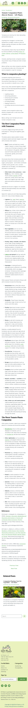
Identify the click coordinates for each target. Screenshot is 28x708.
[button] (13, 3)
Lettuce (7, 254)
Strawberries (8, 429)
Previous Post (14, 565)
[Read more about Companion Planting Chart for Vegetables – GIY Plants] (14, 592)
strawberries (10, 434)
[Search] (24, 616)
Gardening (8, 10)
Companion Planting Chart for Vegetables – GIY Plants (12, 581)
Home (3, 10)
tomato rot (21, 51)
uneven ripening (6, 53)
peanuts (22, 199)
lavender (15, 175)
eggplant (7, 439)
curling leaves (14, 53)
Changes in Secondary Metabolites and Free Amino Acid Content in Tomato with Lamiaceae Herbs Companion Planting (14, 517)
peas (14, 199)
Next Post (14, 568)
